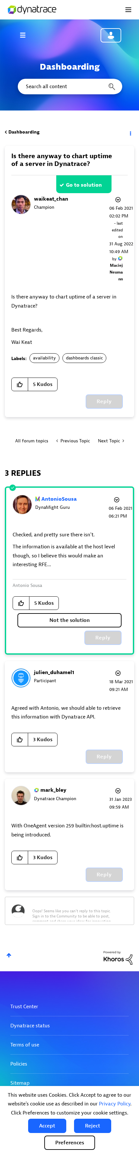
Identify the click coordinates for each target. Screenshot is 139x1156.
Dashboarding (23, 132)
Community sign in (111, 35)
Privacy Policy (114, 1104)
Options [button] (130, 132)
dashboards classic (84, 358)
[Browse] (26, 35)
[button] (47, 1126)
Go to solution (84, 185)
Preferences (69, 1142)
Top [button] (9, 955)
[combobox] (69, 86)
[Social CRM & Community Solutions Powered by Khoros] (118, 957)
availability (44, 358)
